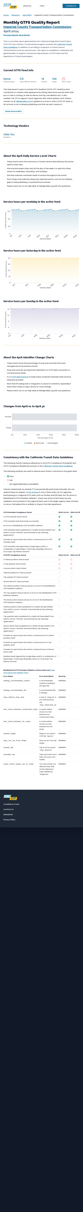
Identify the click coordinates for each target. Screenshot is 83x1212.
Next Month (24, 35)
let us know (33, 492)
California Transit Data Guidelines (58, 466)
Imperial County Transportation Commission (37, 27)
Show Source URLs (13, 111)
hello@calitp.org (23, 101)
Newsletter (8, 814)
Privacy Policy (9, 819)
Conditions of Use (11, 804)
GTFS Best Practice (20, 377)
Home (6, 15)
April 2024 (27, 15)
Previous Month (10, 35)
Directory (27, 6)
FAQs (42, 6)
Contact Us (71, 6)
